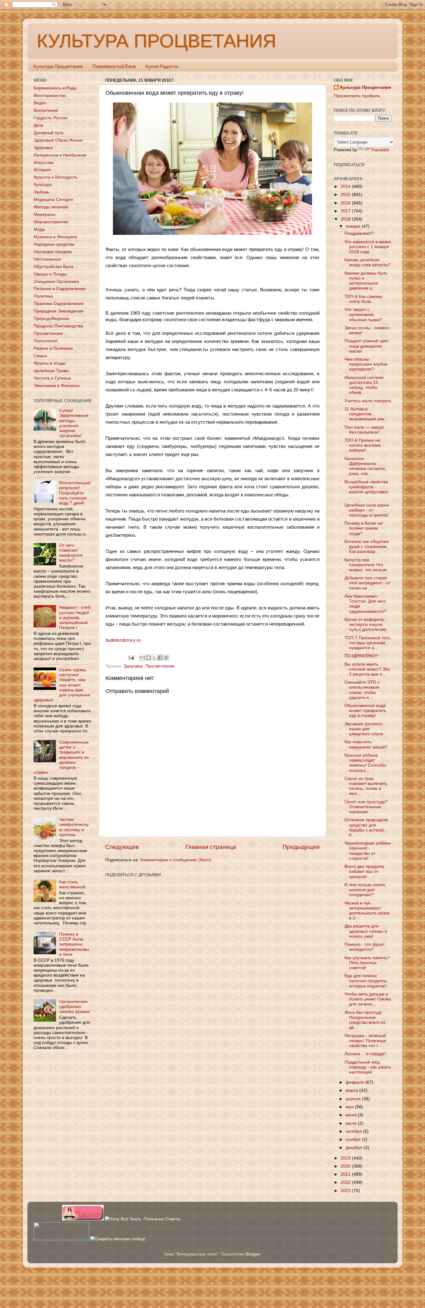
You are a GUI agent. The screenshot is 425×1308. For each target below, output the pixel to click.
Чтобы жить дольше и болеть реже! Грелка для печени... (367, 999)
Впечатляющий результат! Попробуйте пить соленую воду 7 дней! (75, 493)
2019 (346, 1158)
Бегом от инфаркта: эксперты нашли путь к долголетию (365, 624)
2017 (346, 211)
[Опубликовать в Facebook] (160, 657)
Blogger (252, 1254)
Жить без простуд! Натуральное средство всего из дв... (364, 1020)
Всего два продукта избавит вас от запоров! (364, 871)
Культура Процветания (58, 66)
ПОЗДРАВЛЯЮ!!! (361, 656)
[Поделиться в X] (154, 657)
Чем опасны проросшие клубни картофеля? (365, 364)
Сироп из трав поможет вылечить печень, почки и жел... (365, 786)
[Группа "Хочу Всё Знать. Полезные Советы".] (142, 1219)
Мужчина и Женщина (55, 237)
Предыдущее (301, 847)
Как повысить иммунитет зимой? (365, 744)
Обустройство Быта (53, 266)
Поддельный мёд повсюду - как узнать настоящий (367, 1067)
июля (352, 1123)
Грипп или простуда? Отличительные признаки (366, 807)
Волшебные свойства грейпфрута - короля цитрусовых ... (366, 489)
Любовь (41, 192)
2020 (346, 1166)
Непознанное (47, 259)
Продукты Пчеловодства (58, 326)
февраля (355, 1082)
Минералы (44, 214)
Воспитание (46, 110)
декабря (355, 1147)
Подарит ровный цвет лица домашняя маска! (366, 346)
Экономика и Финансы (57, 385)
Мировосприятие (51, 222)
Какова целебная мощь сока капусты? (367, 262)
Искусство (44, 162)
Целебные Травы (51, 370)
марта (352, 1090)
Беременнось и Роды (55, 88)
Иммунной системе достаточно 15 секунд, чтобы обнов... (364, 385)
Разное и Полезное (53, 348)
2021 (346, 1174)
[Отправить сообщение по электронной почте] (131, 657)
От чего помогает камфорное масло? (71, 553)
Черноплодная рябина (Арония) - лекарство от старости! (367, 851)
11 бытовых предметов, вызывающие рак (364, 414)
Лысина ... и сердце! (365, 1053)
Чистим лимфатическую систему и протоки (74, 827)
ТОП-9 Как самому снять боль (363, 299)
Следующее (122, 847)
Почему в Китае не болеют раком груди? (363, 528)
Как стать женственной (72, 884)
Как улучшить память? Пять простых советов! (367, 962)
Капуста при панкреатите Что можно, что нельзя (365, 565)
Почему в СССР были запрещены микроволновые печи (74, 944)
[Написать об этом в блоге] (148, 657)
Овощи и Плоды (50, 274)
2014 (346, 186)
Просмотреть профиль (357, 95)
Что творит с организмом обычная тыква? (363, 314)
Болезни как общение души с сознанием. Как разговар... (366, 546)
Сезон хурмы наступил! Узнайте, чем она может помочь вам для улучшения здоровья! (62, 685)
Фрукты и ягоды (50, 363)
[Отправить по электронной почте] (142, 657)
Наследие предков (53, 251)
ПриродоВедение (51, 318)
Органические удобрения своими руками (74, 1006)
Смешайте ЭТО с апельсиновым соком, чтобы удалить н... (362, 690)
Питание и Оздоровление (60, 288)
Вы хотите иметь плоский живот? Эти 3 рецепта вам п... (367, 669)
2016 (346, 203)
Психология (46, 341)
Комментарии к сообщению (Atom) (176, 860)
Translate (380, 150)
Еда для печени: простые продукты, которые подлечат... (367, 980)
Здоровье (133, 666)
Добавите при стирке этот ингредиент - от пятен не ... (367, 583)
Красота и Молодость (55, 177)
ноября (354, 1139)
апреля (354, 1098)
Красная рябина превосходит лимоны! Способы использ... (365, 763)
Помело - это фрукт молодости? (364, 947)
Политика (43, 296)
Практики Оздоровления (58, 303)
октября (354, 1131)
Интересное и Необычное (60, 155)
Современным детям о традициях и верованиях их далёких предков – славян (61, 757)
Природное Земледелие (58, 311)
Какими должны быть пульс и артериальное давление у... (365, 281)
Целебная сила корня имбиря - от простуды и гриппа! (366, 510)
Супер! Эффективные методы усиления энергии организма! (74, 423)
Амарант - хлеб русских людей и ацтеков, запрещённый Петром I (75, 617)
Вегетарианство (50, 95)
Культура (43, 184)
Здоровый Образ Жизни (58, 140)
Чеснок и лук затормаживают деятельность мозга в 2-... (367, 911)
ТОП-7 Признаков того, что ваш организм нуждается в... (367, 643)
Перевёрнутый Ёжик (114, 66)
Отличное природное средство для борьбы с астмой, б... (366, 827)
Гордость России (51, 118)
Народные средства (54, 244)
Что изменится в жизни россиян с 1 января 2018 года (367, 246)
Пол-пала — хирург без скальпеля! (364, 430)
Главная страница (210, 847)
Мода (39, 229)
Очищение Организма (56, 281)
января (354, 226)
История (42, 169)
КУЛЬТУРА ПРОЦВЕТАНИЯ (156, 40)
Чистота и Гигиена (52, 378)
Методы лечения (51, 207)
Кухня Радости (162, 66)
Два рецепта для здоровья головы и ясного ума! (365, 931)
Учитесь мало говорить (367, 401)
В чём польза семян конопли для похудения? (364, 889)
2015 (346, 194)
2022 (346, 1182)
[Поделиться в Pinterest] (166, 657)
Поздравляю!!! (359, 233)
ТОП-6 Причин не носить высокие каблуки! (362, 445)
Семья (40, 355)
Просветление (160, 666)
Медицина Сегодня (53, 199)
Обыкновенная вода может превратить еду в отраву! (365, 710)
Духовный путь (48, 132)
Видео (40, 103)
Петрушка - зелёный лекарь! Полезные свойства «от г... (365, 1040)
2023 (346, 1190)
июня (352, 1115)
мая (350, 1107)
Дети (38, 125)
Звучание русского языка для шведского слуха (363, 729)
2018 (346, 219)
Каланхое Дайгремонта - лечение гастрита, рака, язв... (365, 466)
